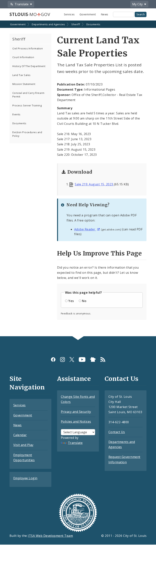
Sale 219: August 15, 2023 (94, 184)
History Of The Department (28, 66)
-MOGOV (30, 14)
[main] (78, 179)
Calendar (20, 435)
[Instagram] (62, 359)
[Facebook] (53, 359)
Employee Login (25, 478)
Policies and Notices (76, 421)
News (104, 14)
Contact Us (116, 432)
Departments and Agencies (48, 24)
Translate (75, 443)
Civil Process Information (27, 48)
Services (69, 14)
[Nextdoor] (93, 359)
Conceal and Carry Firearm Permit (28, 94)
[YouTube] (82, 359)
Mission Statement (23, 84)
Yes (71, 301)
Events (16, 114)
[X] (71, 359)
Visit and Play (23, 445)
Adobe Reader (85, 229)
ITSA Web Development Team (50, 536)
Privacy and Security (76, 412)
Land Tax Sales (21, 75)
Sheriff (75, 24)
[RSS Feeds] (102, 359)
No (84, 301)
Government (88, 14)
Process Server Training (27, 105)
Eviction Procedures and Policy (27, 134)
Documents (93, 24)
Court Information (23, 57)
